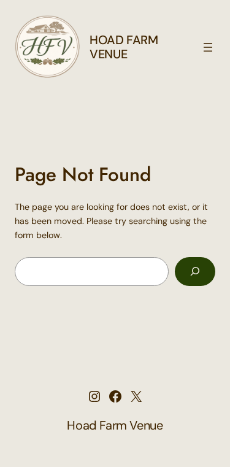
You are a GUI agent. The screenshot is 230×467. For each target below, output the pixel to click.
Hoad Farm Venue (124, 47)
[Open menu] (208, 47)
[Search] (195, 271)
